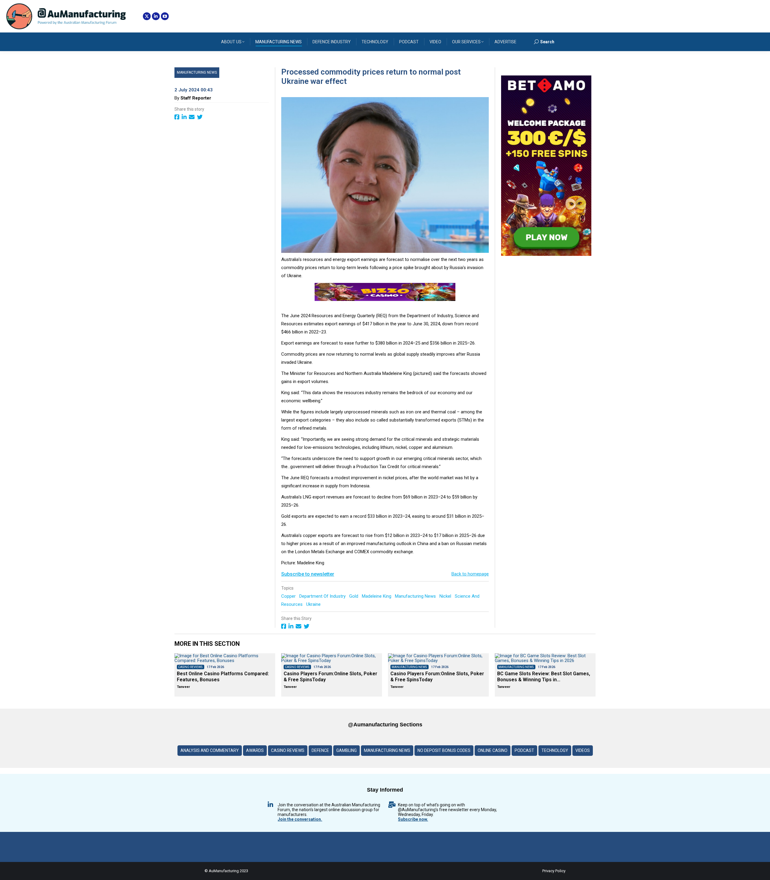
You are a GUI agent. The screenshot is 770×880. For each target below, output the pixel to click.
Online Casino (492, 750)
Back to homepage (470, 574)
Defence (320, 750)
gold (354, 596)
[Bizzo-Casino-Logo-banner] (385, 299)
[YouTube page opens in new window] (165, 16)
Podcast (524, 750)
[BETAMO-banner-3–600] (546, 254)
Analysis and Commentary (209, 750)
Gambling (346, 750)
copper (289, 596)
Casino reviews (287, 750)
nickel (445, 596)
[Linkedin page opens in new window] (156, 16)
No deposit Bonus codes (443, 750)
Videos (582, 750)
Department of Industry (323, 596)
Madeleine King (377, 596)
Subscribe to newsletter (307, 574)
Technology (554, 750)
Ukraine (314, 604)
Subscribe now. (413, 819)
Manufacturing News (197, 72)
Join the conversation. (300, 819)
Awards (255, 750)
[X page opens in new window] (147, 16)
